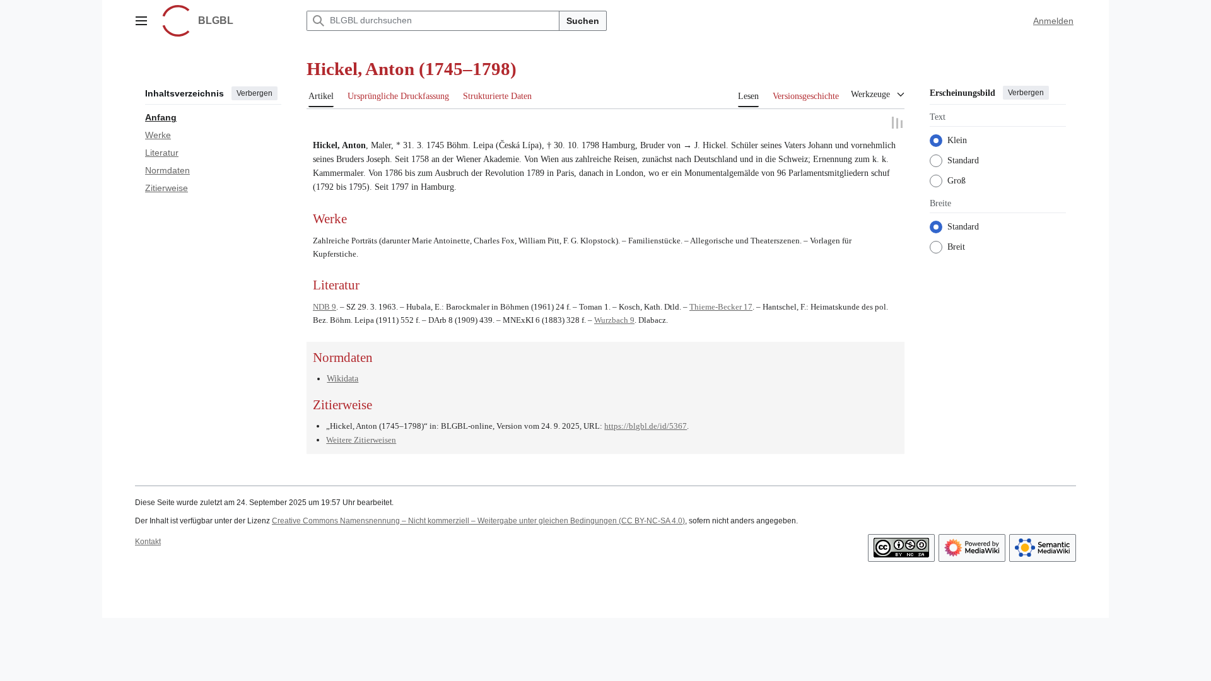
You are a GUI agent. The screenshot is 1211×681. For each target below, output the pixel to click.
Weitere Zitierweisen (361, 439)
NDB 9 (324, 306)
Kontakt (148, 541)
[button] (141, 21)
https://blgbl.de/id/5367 (645, 425)
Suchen (582, 21)
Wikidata (342, 378)
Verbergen (254, 93)
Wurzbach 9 (614, 319)
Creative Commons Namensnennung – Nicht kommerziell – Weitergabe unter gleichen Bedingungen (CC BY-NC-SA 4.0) (478, 520)
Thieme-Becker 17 (720, 306)
